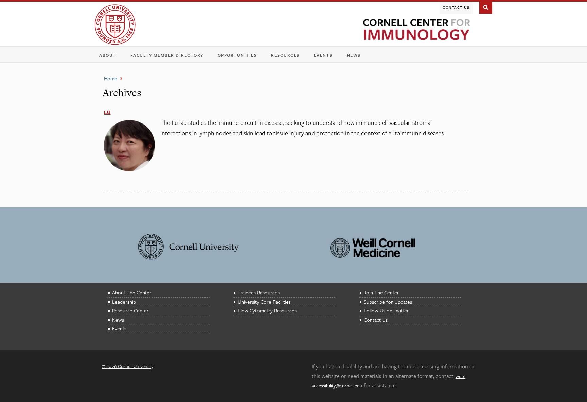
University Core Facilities (264, 301)
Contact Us (456, 7)
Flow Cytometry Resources (267, 310)
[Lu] (129, 169)
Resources (287, 56)
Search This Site (485, 7)
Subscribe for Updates (388, 301)
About (110, 56)
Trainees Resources (259, 292)
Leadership (124, 301)
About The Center (132, 292)
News (354, 55)
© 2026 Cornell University (127, 366)
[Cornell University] (115, 24)
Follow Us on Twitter (386, 310)
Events (325, 56)
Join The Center (381, 292)
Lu (107, 112)
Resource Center (130, 310)
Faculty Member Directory (166, 55)
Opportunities (237, 55)
